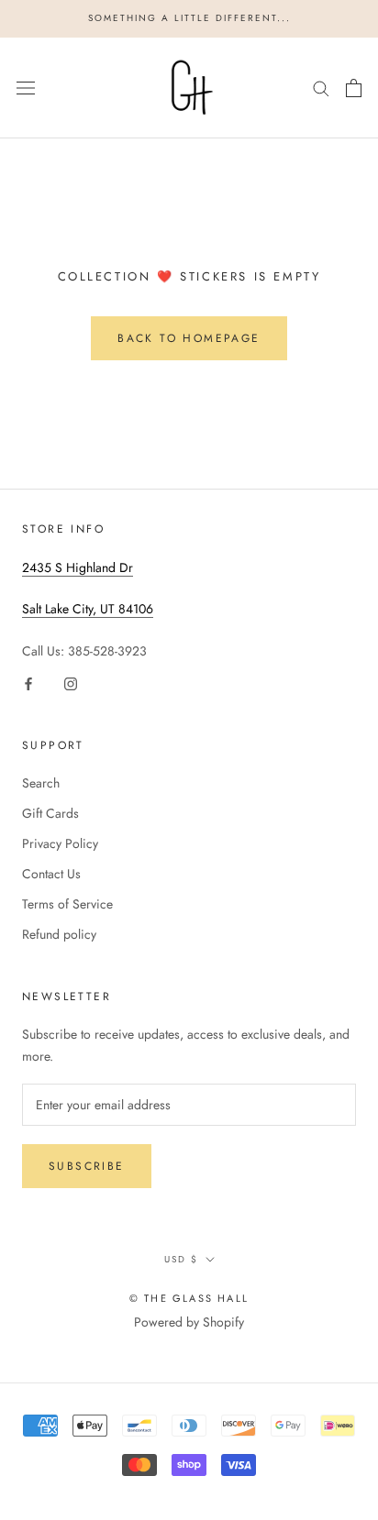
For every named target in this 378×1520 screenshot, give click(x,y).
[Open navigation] (26, 88)
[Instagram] (70, 682)
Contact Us (51, 874)
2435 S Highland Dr (77, 567)
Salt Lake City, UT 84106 (87, 609)
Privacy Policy (60, 843)
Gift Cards (50, 813)
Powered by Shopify (189, 1322)
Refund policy (59, 934)
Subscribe (87, 1166)
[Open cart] (353, 88)
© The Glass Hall (189, 1298)
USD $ (181, 1259)
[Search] (321, 87)
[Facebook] (28, 682)
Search (41, 783)
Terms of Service (67, 904)
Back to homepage (188, 338)
